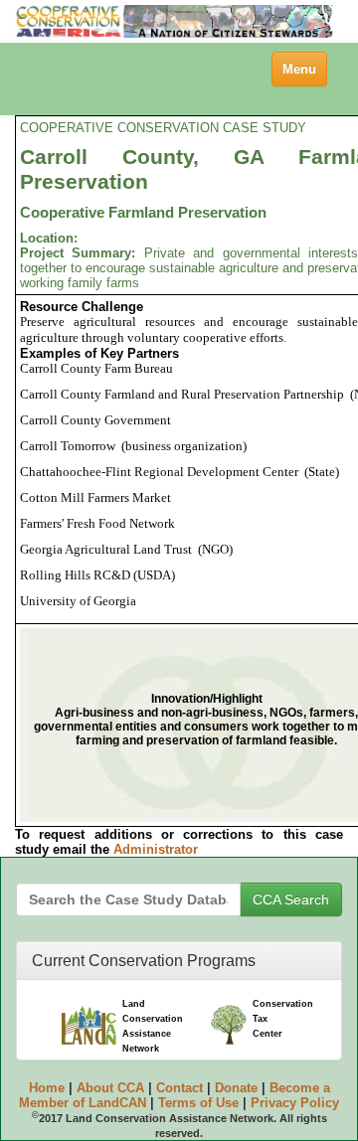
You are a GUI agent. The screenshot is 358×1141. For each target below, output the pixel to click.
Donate (236, 1087)
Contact (179, 1087)
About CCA (110, 1087)
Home (47, 1087)
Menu (304, 73)
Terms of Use (198, 1102)
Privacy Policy (295, 1102)
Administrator (155, 849)
